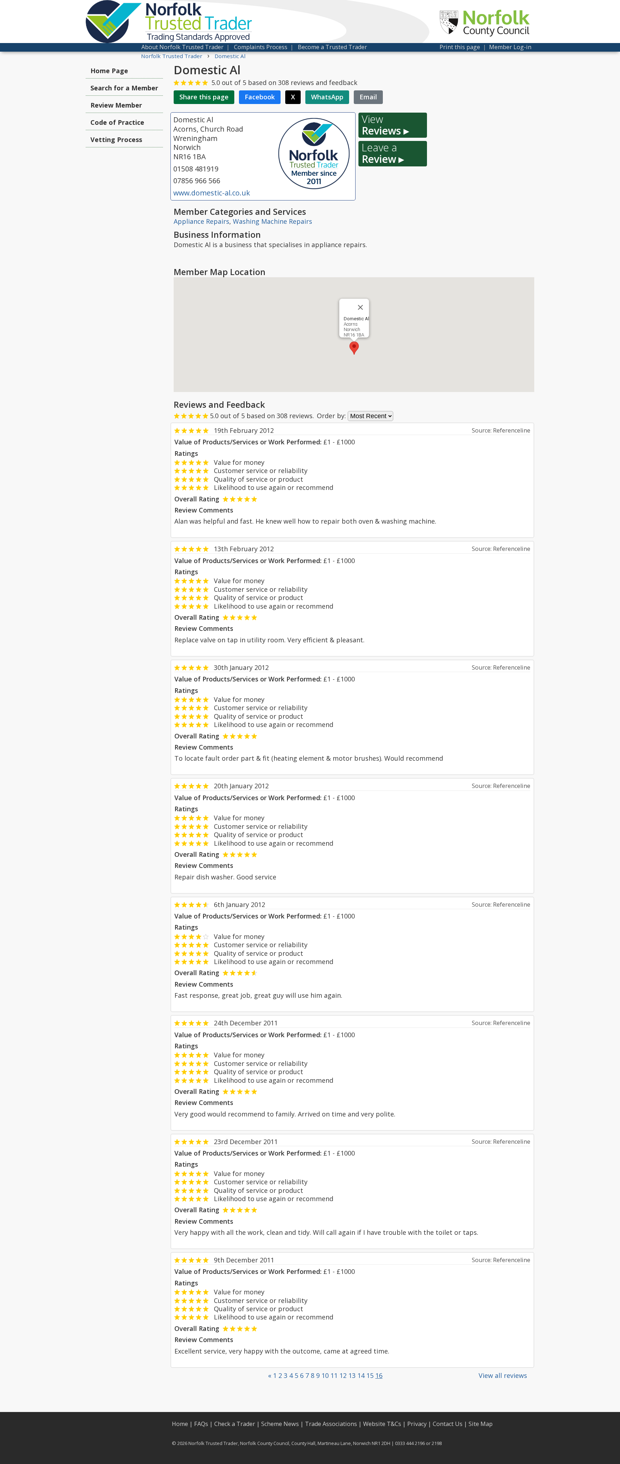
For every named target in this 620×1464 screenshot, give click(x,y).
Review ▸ (383, 153)
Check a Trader (234, 1424)
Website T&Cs (382, 1424)
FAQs (201, 1424)
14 (361, 1375)
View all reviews (503, 1375)
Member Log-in (510, 47)
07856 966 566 (196, 180)
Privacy (417, 1424)
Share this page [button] (204, 97)
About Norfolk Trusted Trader (182, 47)
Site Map (481, 1424)
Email (368, 97)
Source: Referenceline (501, 430)
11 (334, 1375)
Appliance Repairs (201, 221)
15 (370, 1375)
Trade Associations (331, 1424)
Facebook (260, 97)
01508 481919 (196, 169)
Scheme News (280, 1424)
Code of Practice (117, 122)
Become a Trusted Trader (332, 47)
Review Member (116, 105)
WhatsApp (327, 97)
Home (180, 1424)
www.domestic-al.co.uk (211, 193)
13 (352, 1375)
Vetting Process (116, 139)
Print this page (460, 47)
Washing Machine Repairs (272, 221)
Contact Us (447, 1424)
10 (325, 1375)
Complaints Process (260, 47)
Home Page (109, 70)
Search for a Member (124, 88)
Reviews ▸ (385, 125)
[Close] (360, 307)
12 (343, 1375)
